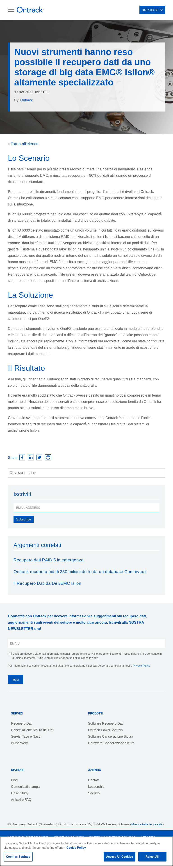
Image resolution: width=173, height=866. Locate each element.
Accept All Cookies (119, 856)
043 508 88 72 (152, 10)
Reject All (152, 856)
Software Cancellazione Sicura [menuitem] (110, 736)
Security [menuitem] (94, 793)
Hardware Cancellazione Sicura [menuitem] (111, 743)
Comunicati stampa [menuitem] (25, 786)
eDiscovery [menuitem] (19, 743)
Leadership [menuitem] (96, 786)
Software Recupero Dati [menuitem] (105, 723)
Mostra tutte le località (147, 824)
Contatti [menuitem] (93, 780)
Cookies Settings (18, 856)
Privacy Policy (141, 665)
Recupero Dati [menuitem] (21, 723)
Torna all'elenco (24, 144)
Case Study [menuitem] (19, 793)
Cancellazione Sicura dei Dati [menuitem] (32, 730)
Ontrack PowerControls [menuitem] (105, 730)
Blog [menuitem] (14, 780)
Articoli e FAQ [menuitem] (21, 799)
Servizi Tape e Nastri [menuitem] (26, 736)
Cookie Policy (76, 847)
